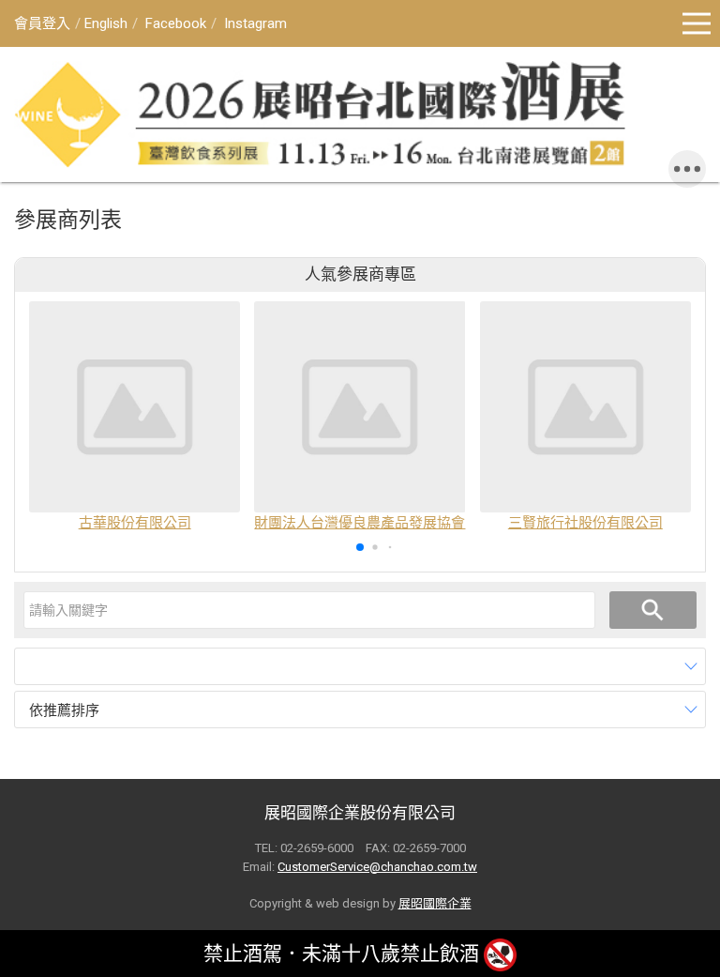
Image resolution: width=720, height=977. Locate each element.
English (106, 23)
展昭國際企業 (435, 903)
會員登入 (42, 23)
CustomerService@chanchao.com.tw (377, 867)
